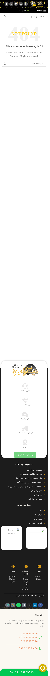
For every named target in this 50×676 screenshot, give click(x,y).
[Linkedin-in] (35, 605)
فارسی (12, 577)
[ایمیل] (39, 566)
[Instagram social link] (21, 4)
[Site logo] (36, 4)
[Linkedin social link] (16, 4)
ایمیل (39, 571)
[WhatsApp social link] (11, 4)
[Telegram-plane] (24, 605)
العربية (12, 582)
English (12, 579)
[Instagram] (29, 605)
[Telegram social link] (7, 4)
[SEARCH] (5, 16)
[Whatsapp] (18, 605)
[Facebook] (40, 605)
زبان (13, 571)
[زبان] (13, 566)
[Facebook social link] (26, 4)
